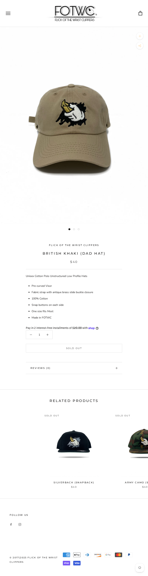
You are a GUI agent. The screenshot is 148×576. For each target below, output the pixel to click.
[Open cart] (140, 13)
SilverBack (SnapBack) (74, 482)
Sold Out (74, 348)
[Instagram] (19, 524)
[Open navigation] (8, 13)
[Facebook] (11, 524)
